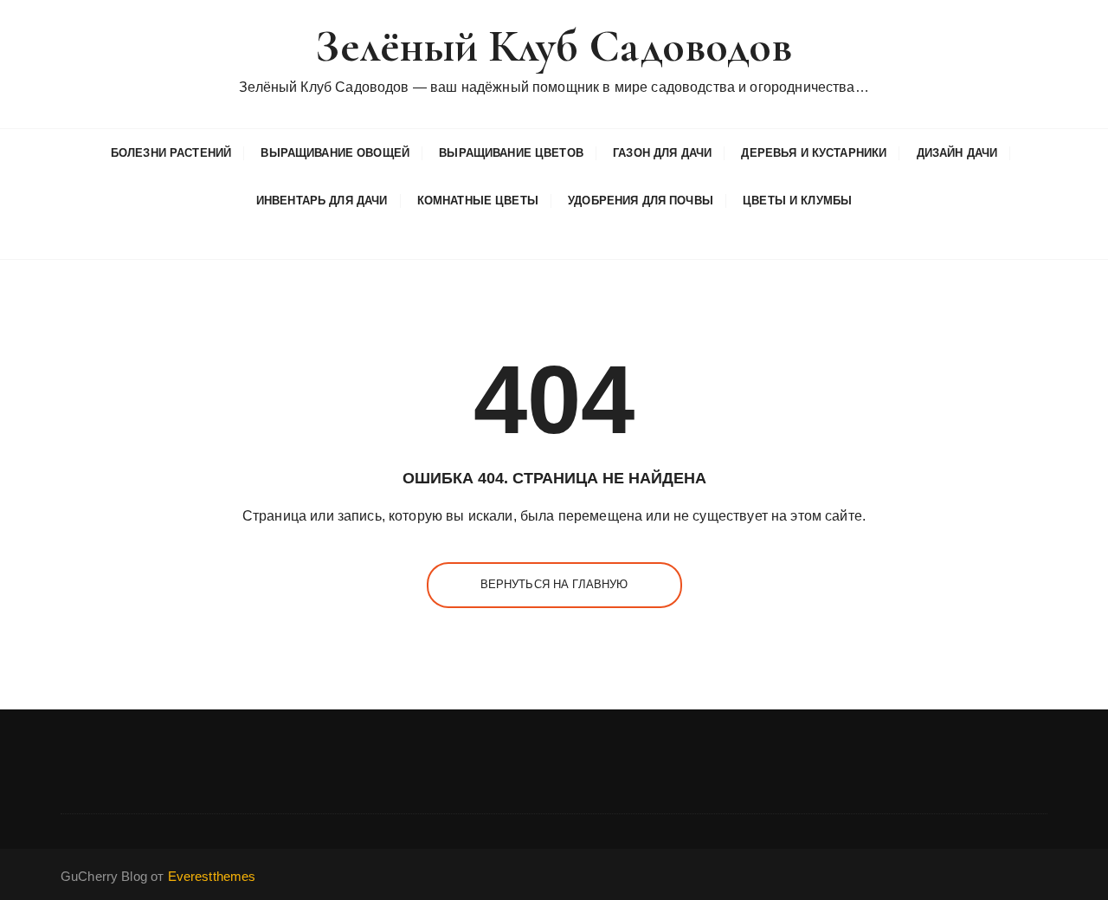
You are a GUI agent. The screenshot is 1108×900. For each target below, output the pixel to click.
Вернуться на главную (554, 584)
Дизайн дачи (957, 152)
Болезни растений (171, 152)
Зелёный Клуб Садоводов (553, 46)
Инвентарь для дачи (322, 200)
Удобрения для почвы (640, 200)
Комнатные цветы (477, 200)
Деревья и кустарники (813, 152)
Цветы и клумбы (797, 200)
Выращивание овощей (335, 152)
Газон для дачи (662, 152)
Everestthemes (212, 876)
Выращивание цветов (511, 152)
